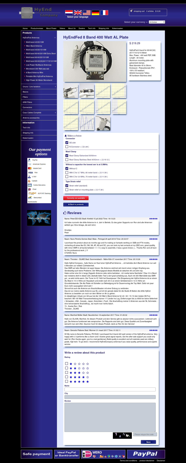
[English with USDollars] (86, 12)
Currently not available (76, 198)
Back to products (77, 204)
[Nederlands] (69, 12)
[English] (78, 12)
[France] (104, 12)
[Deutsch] (95, 12)
